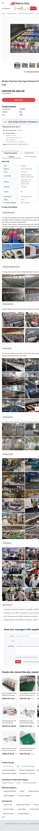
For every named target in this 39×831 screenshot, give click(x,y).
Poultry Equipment (8, 795)
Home (3, 13)
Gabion (22, 791)
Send (18, 662)
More (3, 817)
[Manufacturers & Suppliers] (19, 3)
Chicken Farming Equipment (27, 770)
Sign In (5, 144)
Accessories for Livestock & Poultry (27, 773)
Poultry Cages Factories (23, 804)
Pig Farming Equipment (9, 770)
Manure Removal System (9, 773)
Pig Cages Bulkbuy (23, 813)
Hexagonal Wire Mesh (9, 791)
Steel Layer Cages (8, 813)
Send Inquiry (18, 100)
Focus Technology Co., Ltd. (24, 823)
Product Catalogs (28, 766)
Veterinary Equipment (24, 795)
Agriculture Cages (8, 809)
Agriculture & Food (12, 13)
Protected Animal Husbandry (26, 13)
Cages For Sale (7, 804)
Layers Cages (22, 809)
